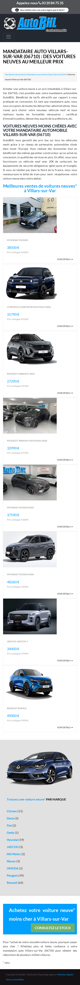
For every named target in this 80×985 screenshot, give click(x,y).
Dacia (12, 818)
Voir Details (64, 259)
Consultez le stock (53, 928)
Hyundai (15, 839)
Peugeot (15, 875)
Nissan (13, 861)
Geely (13, 832)
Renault (15, 882)
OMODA (15, 868)
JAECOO (15, 847)
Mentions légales (65, 974)
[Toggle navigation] (8, 37)
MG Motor (16, 854)
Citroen (15, 811)
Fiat (11, 825)
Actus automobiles (15, 979)
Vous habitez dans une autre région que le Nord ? (42, 10)
